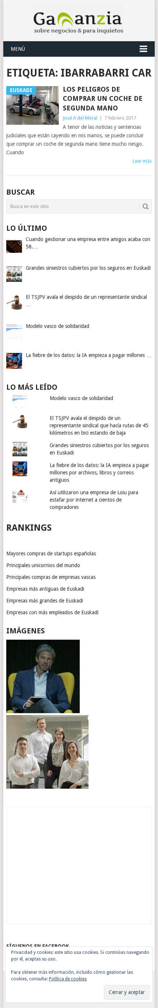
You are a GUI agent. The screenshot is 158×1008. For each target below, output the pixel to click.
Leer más (142, 161)
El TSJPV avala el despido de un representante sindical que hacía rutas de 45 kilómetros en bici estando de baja (99, 425)
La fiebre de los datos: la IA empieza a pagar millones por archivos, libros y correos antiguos (99, 472)
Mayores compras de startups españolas (51, 553)
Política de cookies (68, 979)
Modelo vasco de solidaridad (81, 398)
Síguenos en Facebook (37, 946)
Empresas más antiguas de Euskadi (45, 589)
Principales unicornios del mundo (43, 565)
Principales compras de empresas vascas (51, 577)
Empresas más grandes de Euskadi (44, 601)
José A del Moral (80, 118)
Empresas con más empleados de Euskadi (52, 612)
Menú (18, 49)
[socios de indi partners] (47, 787)
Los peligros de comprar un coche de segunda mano (103, 98)
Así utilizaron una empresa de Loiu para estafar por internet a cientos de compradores (94, 499)
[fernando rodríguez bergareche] (43, 711)
